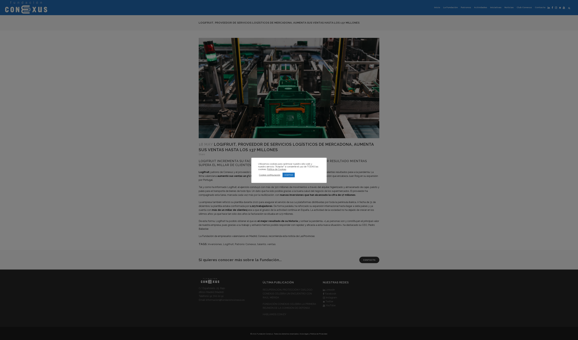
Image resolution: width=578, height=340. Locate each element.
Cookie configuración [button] (269, 175)
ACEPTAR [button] (288, 175)
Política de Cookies (276, 169)
